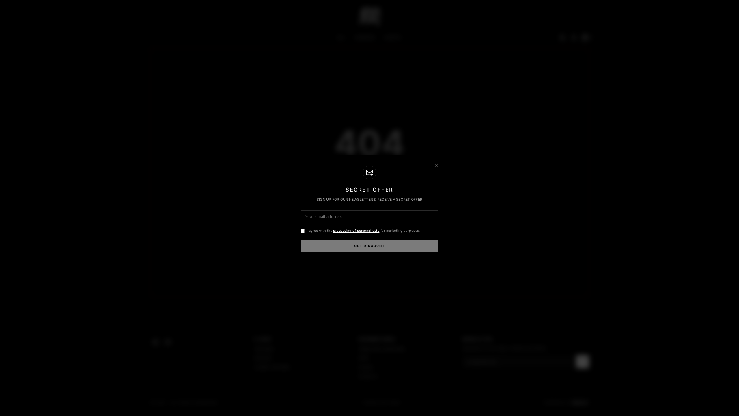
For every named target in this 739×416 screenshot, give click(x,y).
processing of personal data (356, 231)
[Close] (437, 165)
